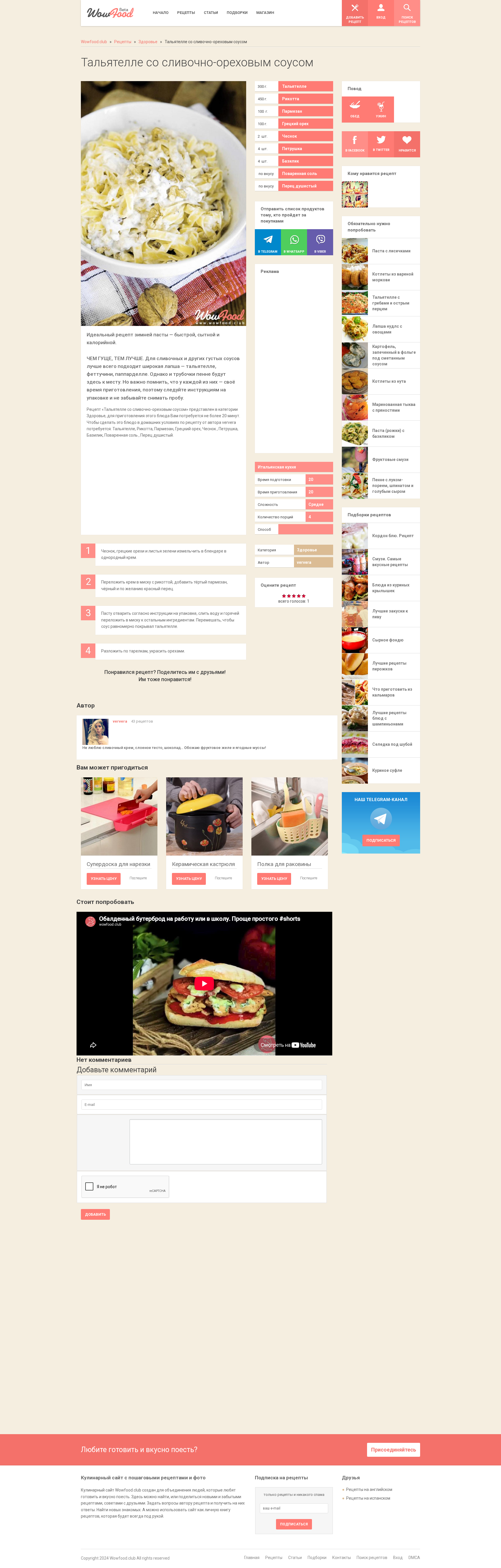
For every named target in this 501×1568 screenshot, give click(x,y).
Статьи (295, 1557)
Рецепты (273, 1557)
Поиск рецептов (372, 1557)
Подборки (317, 1557)
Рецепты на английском (369, 1489)
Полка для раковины (284, 864)
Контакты (341, 1557)
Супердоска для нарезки (118, 864)
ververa (304, 562)
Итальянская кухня (277, 467)
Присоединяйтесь (393, 1450)
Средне (316, 504)
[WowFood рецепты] (110, 12)
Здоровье (307, 550)
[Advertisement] (163, 483)
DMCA (414, 1557)
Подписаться (381, 840)
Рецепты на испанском (368, 1498)
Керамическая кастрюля (203, 864)
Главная (251, 1557)
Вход (398, 1557)
